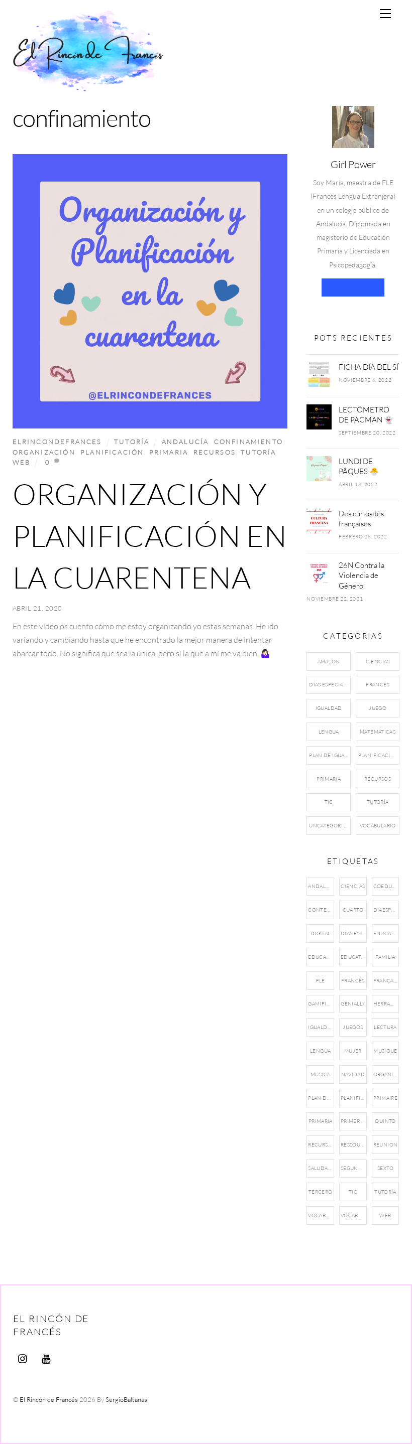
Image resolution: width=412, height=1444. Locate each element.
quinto (385, 1121)
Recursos (377, 779)
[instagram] (23, 1357)
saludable (321, 1168)
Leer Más (353, 287)
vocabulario (354, 1215)
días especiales (354, 933)
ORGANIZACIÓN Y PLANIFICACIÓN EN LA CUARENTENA (150, 535)
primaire (385, 1098)
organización (44, 452)
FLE (320, 980)
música (320, 1074)
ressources (354, 1144)
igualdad (321, 1027)
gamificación (321, 1003)
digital (321, 933)
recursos (214, 452)
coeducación (386, 886)
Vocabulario (378, 825)
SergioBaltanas (126, 1399)
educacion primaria (386, 933)
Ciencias (378, 661)
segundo (354, 1168)
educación (321, 957)
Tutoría (131, 442)
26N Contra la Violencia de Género (361, 575)
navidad (353, 1074)
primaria (168, 452)
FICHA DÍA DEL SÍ (368, 366)
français (385, 980)
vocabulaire (321, 1215)
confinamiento (248, 442)
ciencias (353, 886)
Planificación (378, 755)
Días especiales (329, 684)
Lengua (329, 732)
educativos (354, 957)
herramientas (386, 1003)
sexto (385, 1168)
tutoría (258, 452)
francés (353, 980)
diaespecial (386, 910)
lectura (385, 1027)
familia (385, 957)
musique (385, 1051)
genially (353, 1003)
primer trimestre (354, 1121)
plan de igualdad (321, 1098)
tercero (320, 1192)
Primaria (329, 779)
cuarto (353, 910)
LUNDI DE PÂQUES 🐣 (359, 466)
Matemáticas (377, 732)
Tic (329, 802)
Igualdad (329, 708)
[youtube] (46, 1357)
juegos (353, 1027)
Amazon (329, 661)
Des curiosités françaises (361, 518)
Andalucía (185, 442)
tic (353, 1192)
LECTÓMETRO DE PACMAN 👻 (366, 414)
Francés (377, 684)
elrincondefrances (57, 442)
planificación (112, 452)
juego (377, 708)
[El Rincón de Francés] (88, 86)
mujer (353, 1051)
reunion (385, 1144)
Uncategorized (329, 825)
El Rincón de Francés (49, 1399)
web (22, 462)
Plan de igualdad (329, 755)
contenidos (321, 910)
